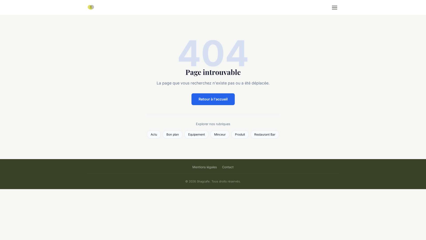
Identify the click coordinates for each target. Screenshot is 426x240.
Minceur (220, 134)
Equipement (196, 134)
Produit (240, 134)
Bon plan (172, 134)
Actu (154, 134)
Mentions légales (204, 167)
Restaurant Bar (264, 134)
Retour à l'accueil (213, 99)
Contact (228, 167)
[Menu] (334, 7)
